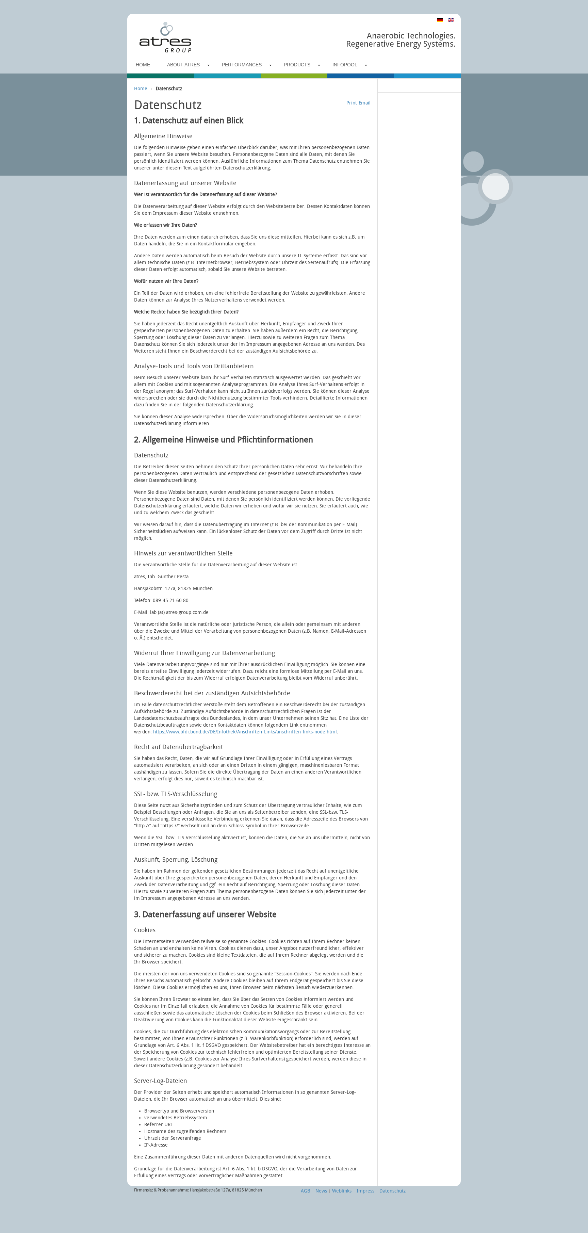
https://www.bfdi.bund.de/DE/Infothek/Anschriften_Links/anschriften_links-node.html (245, 732)
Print (351, 103)
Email (365, 103)
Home (140, 89)
